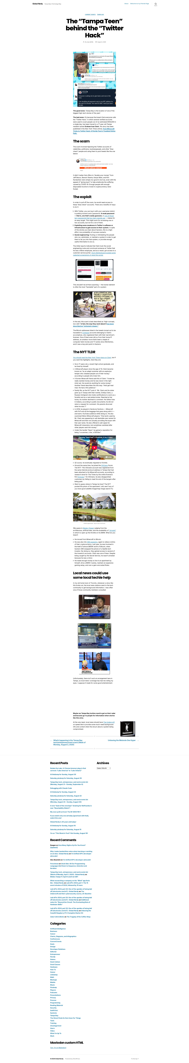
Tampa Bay (100, 14)
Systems (53, 1013)
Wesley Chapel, (88, 528)
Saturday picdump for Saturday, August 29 (66, 778)
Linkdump (54, 975)
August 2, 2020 (101, 42)
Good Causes (55, 964)
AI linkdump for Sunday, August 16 (63, 826)
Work (52, 1036)
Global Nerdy (37, 4)
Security (53, 1008)
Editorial (53, 952)
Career (52, 934)
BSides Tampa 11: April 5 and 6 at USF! (64, 877)
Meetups (53, 980)
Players (53, 990)
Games (52, 959)
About (126, 3)
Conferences (55, 939)
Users (52, 1028)
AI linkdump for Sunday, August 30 (63, 774)
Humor (52, 972)
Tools (52, 1021)
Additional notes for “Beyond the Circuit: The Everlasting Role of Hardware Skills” (70, 902)
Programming (55, 1003)
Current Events (90, 14)
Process (53, 1000)
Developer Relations (57, 949)
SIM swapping (92, 542)
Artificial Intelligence (58, 929)
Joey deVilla (90, 42)
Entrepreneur (55, 954)
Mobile (52, 982)
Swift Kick (54, 1010)
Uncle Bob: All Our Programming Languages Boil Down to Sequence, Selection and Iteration (68, 866)
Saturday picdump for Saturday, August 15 (65, 829)
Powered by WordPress (72, 1059)
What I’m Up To (55, 1033)
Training (53, 1023)
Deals (52, 944)
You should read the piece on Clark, (92, 357)
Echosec (81, 477)
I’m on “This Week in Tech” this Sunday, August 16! (69, 833)
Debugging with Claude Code (61, 788)
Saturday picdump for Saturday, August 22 (66, 796)
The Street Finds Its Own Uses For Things (65, 1018)
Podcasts (53, 992)
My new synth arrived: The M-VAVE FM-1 (65, 812)
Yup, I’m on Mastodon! (58, 1048)
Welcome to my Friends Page (139, 3)
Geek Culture (55, 962)
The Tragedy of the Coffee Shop (78, 917)
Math (52, 977)
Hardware (53, 967)
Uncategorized (55, 1026)
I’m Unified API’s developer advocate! (77, 860)
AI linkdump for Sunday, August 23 (63, 792)
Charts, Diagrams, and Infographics (63, 936)
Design (52, 947)
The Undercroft (109, 722)
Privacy (53, 998)
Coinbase (85, 333)
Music (52, 985)
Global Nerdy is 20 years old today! (63, 822)
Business (53, 931)
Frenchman (54, 864)
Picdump (53, 987)
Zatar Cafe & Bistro (57, 917)
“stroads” (112, 530)
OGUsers (104, 465)
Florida (52, 957)
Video (52, 1031)
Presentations (55, 995)
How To (53, 970)
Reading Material (56, 1005)
